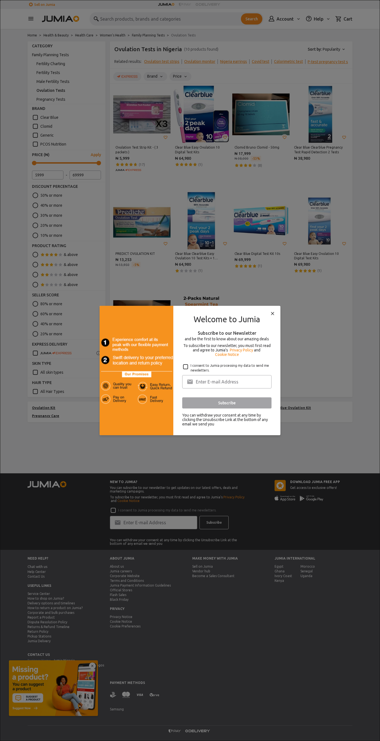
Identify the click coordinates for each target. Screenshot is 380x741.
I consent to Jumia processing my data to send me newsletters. (230, 368)
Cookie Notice (227, 354)
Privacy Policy (241, 350)
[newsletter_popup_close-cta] (272, 313)
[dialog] (190, 370)
